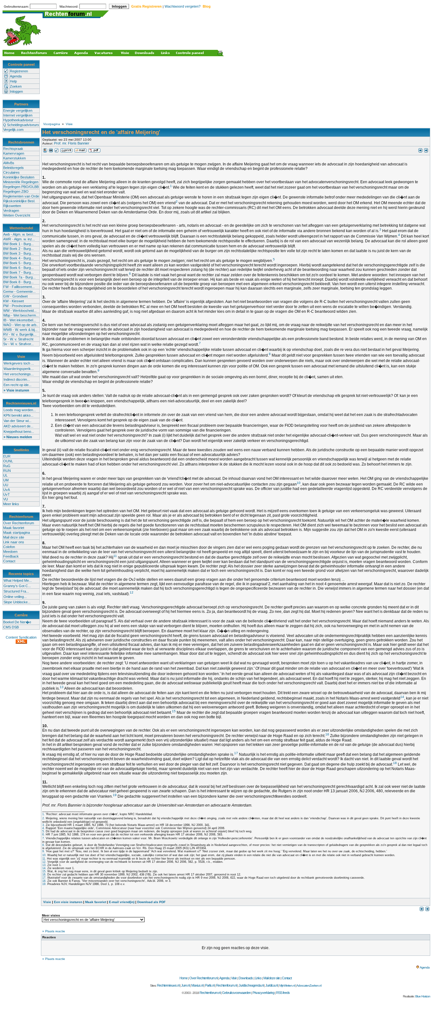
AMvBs (8, 163)
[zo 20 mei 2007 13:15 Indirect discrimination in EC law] (420, 151)
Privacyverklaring (263, 993)
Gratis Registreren (146, 6)
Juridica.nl (271, 985)
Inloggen (16, 91)
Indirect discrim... (16, 379)
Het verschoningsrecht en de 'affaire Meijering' (101, 132)
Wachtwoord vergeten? (182, 6)
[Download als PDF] (94, 151)
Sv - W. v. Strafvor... (18, 344)
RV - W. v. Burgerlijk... (20, 334)
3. (43, 825)
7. (43, 838)
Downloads (246, 978)
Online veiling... (15, 597)
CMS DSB (11, 627)
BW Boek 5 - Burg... (18, 263)
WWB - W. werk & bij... (20, 330)
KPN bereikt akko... (18, 415)
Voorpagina (51, 124)
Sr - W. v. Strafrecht (18, 339)
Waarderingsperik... (18, 369)
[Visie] (45, 151)
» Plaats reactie (53, 931)
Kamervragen (13, 153)
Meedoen (10, 551)
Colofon (9, 547)
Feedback (11, 556)
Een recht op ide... (17, 385)
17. (44, 877)
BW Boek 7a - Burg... (19, 277)
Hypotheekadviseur (18, 120)
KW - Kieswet (13, 301)
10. (44, 855)
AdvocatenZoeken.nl (308, 985)
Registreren (19, 71)
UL (5, 475)
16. (44, 874)
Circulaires (11, 172)
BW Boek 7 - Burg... (18, 272)
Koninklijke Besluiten (18, 177)
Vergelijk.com (13, 129)
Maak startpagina (16, 532)
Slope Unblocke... (17, 602)
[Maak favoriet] (56, 151)
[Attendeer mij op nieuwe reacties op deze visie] (51, 151)
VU (5, 499)
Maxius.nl (197, 985)
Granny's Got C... (17, 586)
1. (43, 814)
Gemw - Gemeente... (19, 291)
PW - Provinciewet (17, 306)
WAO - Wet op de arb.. (20, 325)
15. (44, 871)
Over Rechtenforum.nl (203, 978)
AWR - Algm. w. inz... (19, 239)
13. (44, 865)
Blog (207, 6)
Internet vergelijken (17, 115)
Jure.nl (185, 985)
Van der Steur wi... (17, 421)
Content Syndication (21, 637)
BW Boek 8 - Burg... (18, 282)
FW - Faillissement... (19, 287)
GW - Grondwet (15, 296)
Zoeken (16, 86)
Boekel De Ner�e (17, 622)
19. (44, 884)
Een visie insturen (68, 902)
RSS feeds (283, 993)
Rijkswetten (12, 206)
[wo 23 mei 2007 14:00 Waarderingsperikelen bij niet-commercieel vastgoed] (426, 151)
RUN (7, 470)
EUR (6, 456)
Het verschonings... (18, 374)
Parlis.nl (209, 985)
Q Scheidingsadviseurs (21, 125)
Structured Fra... (16, 591)
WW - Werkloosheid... (20, 310)
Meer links (11, 504)
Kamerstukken (14, 158)
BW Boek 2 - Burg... (18, 249)
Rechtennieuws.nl (168, 985)
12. (44, 861)
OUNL (8, 461)
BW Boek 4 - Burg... (18, 258)
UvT (6, 494)
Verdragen (11, 210)
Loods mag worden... (19, 410)
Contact (9, 561)
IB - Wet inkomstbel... (19, 320)
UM (6, 480)
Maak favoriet (13, 528)
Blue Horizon (422, 996)
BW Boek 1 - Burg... (18, 244)
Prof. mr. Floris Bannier (71, 143)
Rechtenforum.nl (226, 985)
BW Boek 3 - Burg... (18, 253)
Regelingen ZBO (16, 191)
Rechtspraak (13, 149)
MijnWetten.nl (287, 985)
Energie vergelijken (17, 110)
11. (44, 858)
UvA (6, 490)
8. (43, 845)
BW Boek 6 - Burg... (18, 268)
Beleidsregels (13, 168)
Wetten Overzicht (16, 215)
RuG (6, 466)
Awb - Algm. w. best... (19, 234)
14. (44, 868)
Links (258, 978)
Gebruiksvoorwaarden (236, 993)
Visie (69, 124)
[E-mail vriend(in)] (80, 151)
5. (43, 831)
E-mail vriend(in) (121, 902)
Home (183, 978)
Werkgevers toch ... (18, 363)
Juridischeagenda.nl (251, 985)
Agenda (16, 76)
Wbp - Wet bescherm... (21, 315)
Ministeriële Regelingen (20, 182)
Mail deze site (13, 537)
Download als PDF (151, 902)
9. (43, 851)
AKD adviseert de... (18, 426)
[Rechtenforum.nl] (23, 46)
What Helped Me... (17, 580)
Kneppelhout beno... (18, 431)
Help (13, 81)
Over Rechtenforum (18, 523)
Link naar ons (13, 542)
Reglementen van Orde (21, 196)
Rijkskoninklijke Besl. (19, 201)
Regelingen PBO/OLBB (21, 187)
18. (44, 880)
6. (43, 834)
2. (43, 818)
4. (43, 828)
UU (5, 485)
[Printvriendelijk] (66, 151)
